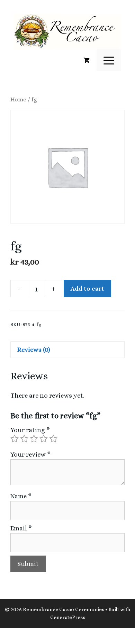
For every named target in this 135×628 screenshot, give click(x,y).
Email (21, 528)
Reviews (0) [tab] (33, 349)
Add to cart (87, 288)
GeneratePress (67, 617)
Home (18, 99)
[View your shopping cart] (86, 60)
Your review (30, 454)
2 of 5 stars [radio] (24, 439)
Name (21, 496)
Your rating (30, 429)
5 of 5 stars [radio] (53, 439)
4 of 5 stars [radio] (43, 439)
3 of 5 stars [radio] (34, 439)
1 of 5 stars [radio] (14, 439)
